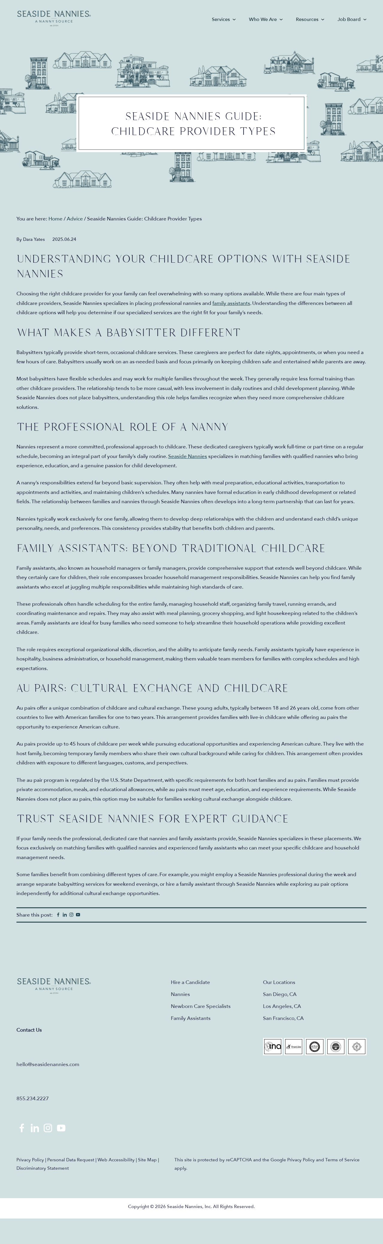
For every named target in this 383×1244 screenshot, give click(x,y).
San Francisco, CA (283, 1018)
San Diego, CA (280, 994)
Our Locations (279, 982)
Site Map (147, 1160)
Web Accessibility (116, 1160)
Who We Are (263, 19)
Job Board (349, 19)
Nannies (180, 994)
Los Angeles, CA (282, 1006)
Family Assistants (191, 1018)
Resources (307, 19)
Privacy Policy (30, 1160)
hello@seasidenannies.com (47, 1064)
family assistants (231, 303)
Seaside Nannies (54, 18)
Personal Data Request (70, 1160)
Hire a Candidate (190, 982)
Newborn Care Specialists (201, 1006)
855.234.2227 (32, 1098)
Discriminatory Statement (42, 1168)
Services (221, 19)
